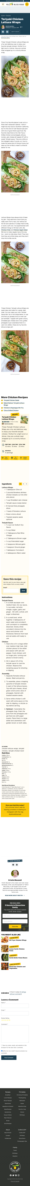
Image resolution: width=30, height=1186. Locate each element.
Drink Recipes (7, 1123)
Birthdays (22, 1115)
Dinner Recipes (8, 1100)
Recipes (8, 15)
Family (15, 1147)
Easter (22, 1103)
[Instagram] (19, 1175)
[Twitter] (13, 1175)
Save (23, 590)
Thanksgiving (22, 1097)
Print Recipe (6, 458)
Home (3, 15)
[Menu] (3, 4)
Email (5, 587)
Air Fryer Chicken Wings (17, 940)
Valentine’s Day (22, 1106)
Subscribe (15, 926)
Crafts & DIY (22, 1130)
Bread (7, 1120)
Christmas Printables (22, 1095)
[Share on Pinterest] (7, 31)
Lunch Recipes (8, 1097)
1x (20, 483)
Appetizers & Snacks (7, 1106)
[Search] (27, 4)
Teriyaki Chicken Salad (11, 400)
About (8, 1130)
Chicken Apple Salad (20, 230)
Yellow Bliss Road (15, 4)
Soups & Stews (8, 1115)
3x (26, 483)
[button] (2, 422)
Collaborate (8, 1138)
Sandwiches (8, 1112)
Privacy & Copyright (15, 1181)
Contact (8, 1135)
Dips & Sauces (8, 1117)
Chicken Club (5, 230)
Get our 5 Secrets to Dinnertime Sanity (14, 0)
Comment (4, 1024)
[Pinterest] (16, 1175)
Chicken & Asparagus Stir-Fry (14, 408)
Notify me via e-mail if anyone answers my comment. (14, 1052)
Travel (15, 1150)
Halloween (22, 1100)
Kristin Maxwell (10, 26)
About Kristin (7, 1132)
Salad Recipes (7, 1109)
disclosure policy (5, 37)
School (22, 1112)
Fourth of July (22, 1109)
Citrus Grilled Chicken (11, 410)
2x (23, 483)
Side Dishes (8, 1103)
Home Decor (22, 1138)
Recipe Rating (5, 1018)
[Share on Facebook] (3, 31)
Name (3, 1002)
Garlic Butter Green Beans (18, 958)
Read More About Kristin (14, 895)
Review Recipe (25, 458)
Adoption (15, 1156)
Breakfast (7, 1095)
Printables (22, 1092)
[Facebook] (11, 1175)
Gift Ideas (22, 1135)
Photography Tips (22, 1141)
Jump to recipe (15, 31)
